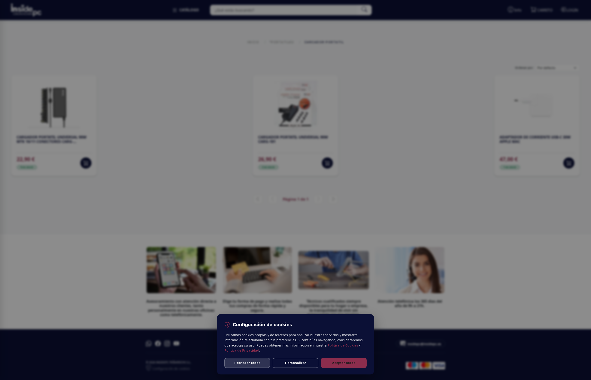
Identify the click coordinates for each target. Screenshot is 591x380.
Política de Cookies (343, 345)
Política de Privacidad (241, 350)
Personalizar (295, 363)
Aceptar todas (343, 363)
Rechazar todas (247, 363)
